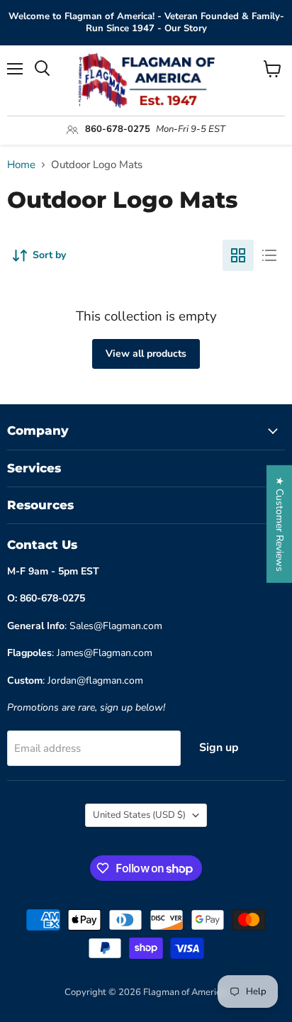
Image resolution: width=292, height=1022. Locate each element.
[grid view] (238, 255)
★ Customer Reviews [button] (279, 523)
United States (139, 815)
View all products (146, 353)
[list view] (269, 255)
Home (21, 165)
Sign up (219, 747)
